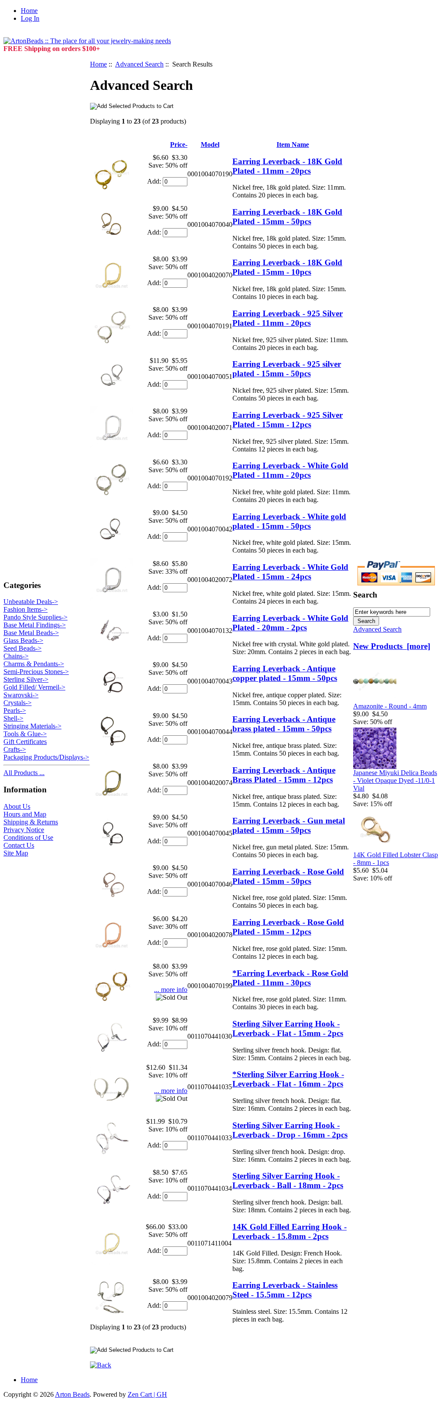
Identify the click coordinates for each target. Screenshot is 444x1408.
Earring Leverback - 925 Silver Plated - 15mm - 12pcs (287, 419)
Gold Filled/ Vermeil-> (34, 687)
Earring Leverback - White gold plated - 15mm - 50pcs (289, 521)
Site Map (15, 853)
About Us (16, 806)
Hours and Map (24, 814)
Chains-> (16, 656)
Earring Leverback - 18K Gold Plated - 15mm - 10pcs (287, 267)
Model (210, 144)
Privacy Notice (23, 829)
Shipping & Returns (30, 822)
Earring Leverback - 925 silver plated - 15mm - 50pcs (286, 368)
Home (29, 10)
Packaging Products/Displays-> (46, 757)
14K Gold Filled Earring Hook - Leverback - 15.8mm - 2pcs (289, 1231)
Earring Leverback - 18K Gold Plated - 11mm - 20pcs (287, 166)
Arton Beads (72, 1394)
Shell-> (13, 718)
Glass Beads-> (23, 640)
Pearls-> (14, 710)
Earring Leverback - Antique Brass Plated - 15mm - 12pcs (283, 775)
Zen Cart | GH (147, 1394)
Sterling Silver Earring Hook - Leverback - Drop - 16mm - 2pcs (289, 1130)
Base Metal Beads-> (31, 632)
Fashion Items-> (25, 609)
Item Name (293, 144)
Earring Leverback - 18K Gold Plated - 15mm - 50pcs (287, 216)
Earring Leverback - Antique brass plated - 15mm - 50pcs (283, 724)
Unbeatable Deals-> (30, 601)
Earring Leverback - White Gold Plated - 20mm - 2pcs (290, 622)
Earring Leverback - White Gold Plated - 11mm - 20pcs (290, 470)
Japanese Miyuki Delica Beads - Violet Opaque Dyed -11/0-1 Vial (395, 780)
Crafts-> (14, 749)
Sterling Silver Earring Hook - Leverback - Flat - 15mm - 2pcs (287, 1028)
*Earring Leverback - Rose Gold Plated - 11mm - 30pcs (290, 978)
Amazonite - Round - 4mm (390, 706)
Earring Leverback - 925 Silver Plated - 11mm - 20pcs (287, 318)
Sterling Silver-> (25, 679)
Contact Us (18, 845)
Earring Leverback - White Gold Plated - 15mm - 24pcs (290, 572)
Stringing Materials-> (32, 726)
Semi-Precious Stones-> (36, 671)
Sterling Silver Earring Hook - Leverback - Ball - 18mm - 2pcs (287, 1180)
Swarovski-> (21, 695)
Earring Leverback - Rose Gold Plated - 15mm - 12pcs (288, 927)
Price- (178, 144)
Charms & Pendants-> (33, 663)
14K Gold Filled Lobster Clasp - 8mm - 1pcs (395, 858)
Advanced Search (139, 64)
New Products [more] (391, 646)
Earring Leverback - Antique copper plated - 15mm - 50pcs (284, 673)
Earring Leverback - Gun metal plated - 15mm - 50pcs (288, 825)
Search (365, 594)
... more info (170, 989)
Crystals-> (17, 702)
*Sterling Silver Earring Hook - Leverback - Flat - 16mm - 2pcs (288, 1079)
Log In (30, 18)
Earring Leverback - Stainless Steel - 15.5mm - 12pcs (285, 1290)
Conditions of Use (28, 837)
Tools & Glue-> (25, 733)
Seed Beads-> (22, 648)
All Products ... (24, 772)
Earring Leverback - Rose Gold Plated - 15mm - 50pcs (288, 876)
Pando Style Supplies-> (35, 617)
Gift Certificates (25, 741)
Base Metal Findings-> (34, 625)
